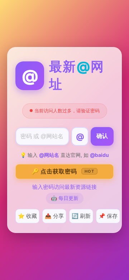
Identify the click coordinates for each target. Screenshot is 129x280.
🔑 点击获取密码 (63, 171)
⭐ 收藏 (27, 216)
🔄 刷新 (81, 216)
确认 (102, 136)
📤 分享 (54, 216)
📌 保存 (108, 216)
